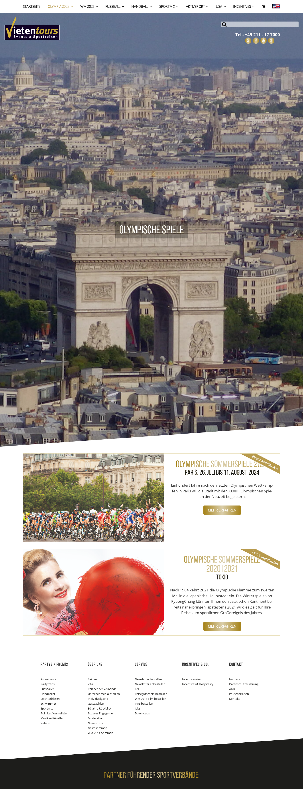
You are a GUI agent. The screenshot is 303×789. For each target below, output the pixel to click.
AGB (232, 689)
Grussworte (95, 723)
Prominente (48, 679)
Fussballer (47, 689)
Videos (45, 723)
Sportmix (47, 708)
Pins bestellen (144, 704)
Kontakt (234, 699)
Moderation (96, 718)
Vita (90, 684)
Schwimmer (48, 704)
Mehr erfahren (222, 510)
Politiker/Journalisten (54, 713)
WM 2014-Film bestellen (150, 699)
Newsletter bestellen (148, 679)
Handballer (48, 694)
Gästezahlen (96, 704)
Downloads (142, 713)
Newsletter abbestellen (150, 684)
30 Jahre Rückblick (99, 708)
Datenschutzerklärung (243, 684)
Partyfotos (48, 684)
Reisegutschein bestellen (151, 694)
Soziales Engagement (102, 713)
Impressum (236, 679)
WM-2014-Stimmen (100, 733)
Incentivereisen (192, 679)
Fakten (92, 679)
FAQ (137, 689)
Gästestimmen (97, 728)
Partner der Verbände (102, 689)
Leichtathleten (50, 699)
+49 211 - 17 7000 (262, 35)
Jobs (137, 708)
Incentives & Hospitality (197, 684)
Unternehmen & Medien (104, 694)
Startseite (31, 6)
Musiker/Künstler (52, 718)
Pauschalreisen (239, 694)
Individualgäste (98, 699)
